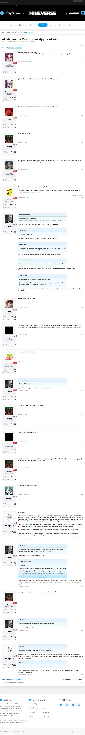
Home (14, 25)
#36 (82, 539)
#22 (82, 88)
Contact (32, 712)
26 (15, 125)
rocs (9, 445)
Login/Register (34, 708)
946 (15, 232)
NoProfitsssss (9, 65)
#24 (82, 142)
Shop (34, 25)
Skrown (25, 41)
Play (43, 25)
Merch (73, 25)
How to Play (33, 704)
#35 (82, 494)
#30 (82, 361)
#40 (82, 674)
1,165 (15, 371)
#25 (82, 169)
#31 (82, 390)
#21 (82, 61)
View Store (4, 2)
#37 (82, 586)
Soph (9, 119)
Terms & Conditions (46, 717)
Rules (31, 716)
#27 (82, 293)
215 (15, 206)
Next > (19, 47)
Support (45, 708)
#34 (82, 467)
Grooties (9, 498)
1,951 (15, 317)
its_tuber (9, 365)
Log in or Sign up (78, 0)
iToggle (9, 146)
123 (15, 152)
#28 (82, 307)
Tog (9, 338)
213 (15, 504)
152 (15, 179)
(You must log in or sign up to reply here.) (72, 679)
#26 (82, 197)
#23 (82, 115)
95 (15, 344)
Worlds (63, 25)
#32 (82, 414)
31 (15, 451)
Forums (24, 25)
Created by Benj (80, 731)
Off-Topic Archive (13, 41)
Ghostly (9, 173)
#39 (82, 630)
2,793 (14, 532)
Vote (53, 25)
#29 (82, 334)
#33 (82, 441)
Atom (9, 311)
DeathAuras (9, 92)
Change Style (71, 731)
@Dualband (37, 535)
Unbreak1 (9, 199)
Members (46, 712)
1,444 (15, 99)
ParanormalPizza (9, 526)
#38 (82, 601)
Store (45, 704)
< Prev (9, 47)
